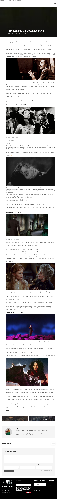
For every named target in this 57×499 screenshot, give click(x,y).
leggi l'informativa (22, 488)
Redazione (35, 491)
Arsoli (11, 155)
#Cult (17, 410)
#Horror (29, 410)
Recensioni (10, 417)
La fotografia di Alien (45, 419)
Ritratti (14, 28)
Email (21, 464)
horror (12, 41)
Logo (50, 484)
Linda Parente (12, 33)
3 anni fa (16, 33)
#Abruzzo (12, 410)
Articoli (50, 483)
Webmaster (51, 485)
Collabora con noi (37, 490)
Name (5, 464)
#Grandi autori (23, 410)
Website (37, 464)
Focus (9, 28)
